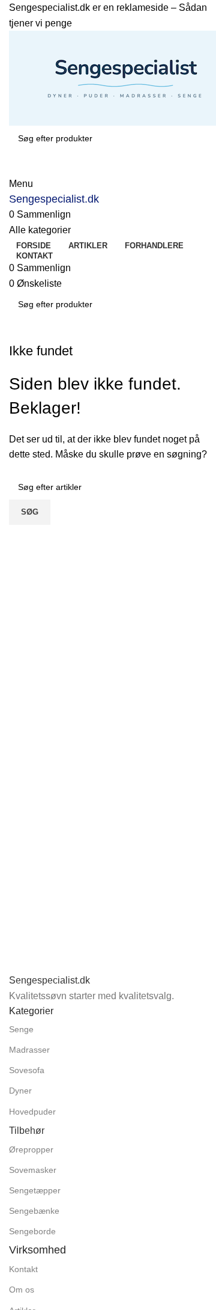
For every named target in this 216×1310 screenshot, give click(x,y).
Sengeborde (32, 1231)
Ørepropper (31, 1149)
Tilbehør (26, 1130)
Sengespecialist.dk (54, 199)
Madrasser (29, 1049)
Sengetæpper (35, 1190)
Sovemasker (32, 1170)
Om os (21, 1289)
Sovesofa (26, 1070)
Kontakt (23, 1269)
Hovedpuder (32, 1111)
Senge (21, 1029)
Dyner (20, 1090)
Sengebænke (34, 1211)
